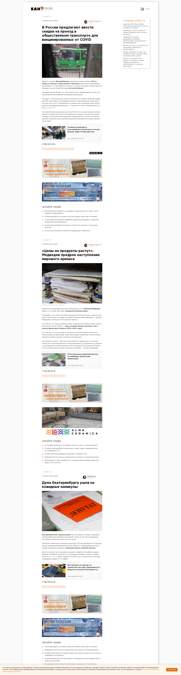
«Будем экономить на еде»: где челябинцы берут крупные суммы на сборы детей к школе (135, 53)
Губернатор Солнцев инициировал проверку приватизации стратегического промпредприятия (134, 40)
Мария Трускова (95, 21)
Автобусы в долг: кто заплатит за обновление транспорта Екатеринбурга (135, 47)
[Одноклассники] (93, 153)
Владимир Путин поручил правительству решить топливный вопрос (72, 457)
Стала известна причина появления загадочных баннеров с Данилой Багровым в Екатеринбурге (71, 221)
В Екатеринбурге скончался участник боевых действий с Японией (71, 216)
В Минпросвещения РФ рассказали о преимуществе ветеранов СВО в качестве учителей (72, 660)
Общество (61, 375)
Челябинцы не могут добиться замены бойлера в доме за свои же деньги (134, 32)
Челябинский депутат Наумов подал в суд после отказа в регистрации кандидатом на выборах (73, 654)
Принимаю (172, 669)
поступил (53, 556)
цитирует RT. (50, 108)
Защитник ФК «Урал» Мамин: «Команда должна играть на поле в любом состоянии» (135, 25)
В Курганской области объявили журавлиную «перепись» (67, 230)
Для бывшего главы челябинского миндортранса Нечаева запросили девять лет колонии (72, 461)
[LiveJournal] (101, 153)
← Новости (46, 16)
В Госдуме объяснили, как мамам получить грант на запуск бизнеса (71, 445)
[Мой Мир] (98, 153)
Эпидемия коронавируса (65, 148)
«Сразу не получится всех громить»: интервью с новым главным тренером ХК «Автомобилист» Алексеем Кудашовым (133, 62)
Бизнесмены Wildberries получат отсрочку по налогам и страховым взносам (71, 226)
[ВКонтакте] (90, 153)
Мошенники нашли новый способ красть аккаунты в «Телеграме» (71, 664)
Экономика (53, 148)
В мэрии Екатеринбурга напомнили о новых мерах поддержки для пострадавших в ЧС (71, 449)
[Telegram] (96, 153)
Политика (45, 148)
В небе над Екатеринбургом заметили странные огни (66, 454)
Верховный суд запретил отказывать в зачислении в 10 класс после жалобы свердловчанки (71, 212)
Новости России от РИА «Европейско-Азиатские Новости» (37, 9)
